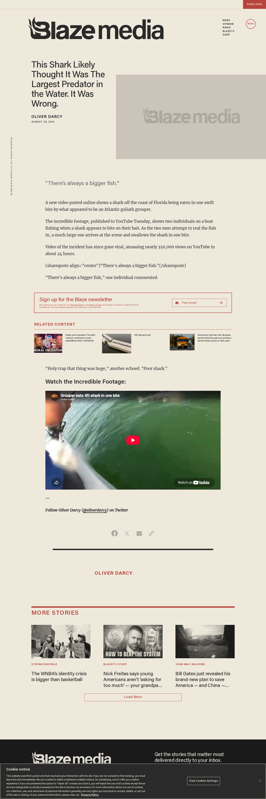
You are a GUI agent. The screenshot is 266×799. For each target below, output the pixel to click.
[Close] (259, 780)
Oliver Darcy (47, 117)
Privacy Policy (77, 305)
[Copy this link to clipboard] (151, 533)
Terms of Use (95, 305)
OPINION (228, 24)
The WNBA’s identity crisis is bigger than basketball (59, 677)
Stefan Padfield (44, 664)
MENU (251, 24)
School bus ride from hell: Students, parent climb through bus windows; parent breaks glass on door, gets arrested (214, 338)
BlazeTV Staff (115, 664)
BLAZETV (229, 31)
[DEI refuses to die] (116, 343)
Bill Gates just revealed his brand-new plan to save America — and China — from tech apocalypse (202, 680)
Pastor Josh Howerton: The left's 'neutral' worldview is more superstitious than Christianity (80, 338)
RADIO (227, 28)
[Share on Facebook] (114, 533)
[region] (133, 781)
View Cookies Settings (203, 781)
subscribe (254, 4)
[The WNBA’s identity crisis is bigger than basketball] (61, 641)
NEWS (226, 20)
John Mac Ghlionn (190, 664)
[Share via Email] (139, 533)
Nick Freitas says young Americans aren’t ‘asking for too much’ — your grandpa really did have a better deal (132, 680)
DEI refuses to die (142, 335)
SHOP (226, 35)
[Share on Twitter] (127, 533)
